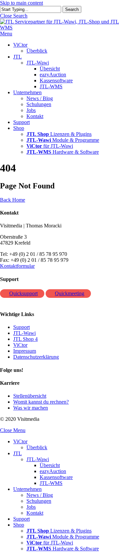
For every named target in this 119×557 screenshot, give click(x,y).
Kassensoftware (56, 477)
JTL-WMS (51, 483)
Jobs (31, 507)
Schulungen (38, 501)
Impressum (24, 351)
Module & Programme (62, 536)
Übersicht (50, 465)
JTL (17, 453)
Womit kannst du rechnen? (41, 402)
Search (72, 9)
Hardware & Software (62, 548)
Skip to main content (21, 3)
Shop (18, 525)
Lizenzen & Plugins (59, 531)
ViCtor (20, 345)
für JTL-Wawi (49, 542)
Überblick (36, 447)
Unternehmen (27, 489)
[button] (13, 16)
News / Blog (39, 495)
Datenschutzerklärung (36, 357)
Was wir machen (30, 408)
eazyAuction (53, 471)
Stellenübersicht (29, 396)
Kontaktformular (17, 266)
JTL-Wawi (24, 333)
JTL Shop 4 (25, 339)
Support (21, 327)
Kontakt (34, 513)
